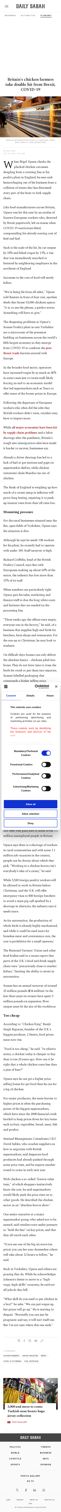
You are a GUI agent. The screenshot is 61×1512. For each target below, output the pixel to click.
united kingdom (30, 1355)
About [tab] (50, 695)
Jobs (8, 1500)
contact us (49, 1500)
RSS (30, 1503)
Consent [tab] (11, 695)
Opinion (45, 1464)
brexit (44, 1355)
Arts (46, 1458)
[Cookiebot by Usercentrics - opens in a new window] (36, 686)
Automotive (28, 15)
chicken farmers (11, 1355)
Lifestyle (15, 1458)
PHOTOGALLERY (19, 1422)
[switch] (46, 764)
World (15, 1452)
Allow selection (30, 813)
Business (10, 15)
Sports (15, 1464)
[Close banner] (56, 686)
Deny (31, 823)
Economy (46, 15)
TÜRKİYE (46, 1447)
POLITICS (15, 1447)
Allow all (30, 804)
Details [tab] (30, 695)
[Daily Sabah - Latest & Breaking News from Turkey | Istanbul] (30, 6)
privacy (20, 1500)
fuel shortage (31, 1361)
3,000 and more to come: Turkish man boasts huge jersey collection (26, 1411)
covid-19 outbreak (12, 1361)
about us (34, 1500)
